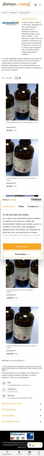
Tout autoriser (22, 246)
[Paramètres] (40, 4)
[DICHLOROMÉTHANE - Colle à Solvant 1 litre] (22, 102)
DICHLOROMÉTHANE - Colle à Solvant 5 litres (20, 291)
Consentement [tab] (9, 206)
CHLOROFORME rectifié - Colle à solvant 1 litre (22, 179)
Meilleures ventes (12, 404)
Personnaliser (20, 254)
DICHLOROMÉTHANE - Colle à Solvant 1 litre (22, 122)
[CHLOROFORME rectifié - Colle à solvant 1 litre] (22, 157)
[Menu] (35, 4)
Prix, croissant (7, 78)
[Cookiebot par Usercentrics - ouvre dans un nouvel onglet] (31, 199)
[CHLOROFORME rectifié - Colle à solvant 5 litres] (22, 325)
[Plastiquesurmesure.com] (16, 4)
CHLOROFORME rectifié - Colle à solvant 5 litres (22, 347)
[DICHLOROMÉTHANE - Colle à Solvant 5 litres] (22, 269)
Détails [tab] (21, 206)
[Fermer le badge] (41, 444)
